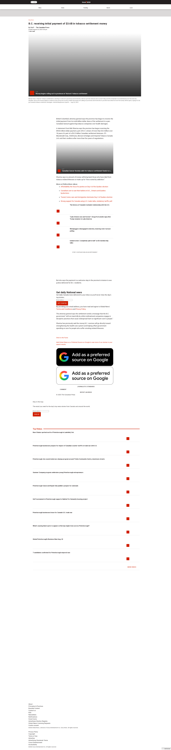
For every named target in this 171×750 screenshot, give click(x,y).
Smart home (32, 719)
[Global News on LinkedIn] (42, 702)
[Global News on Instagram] (123, 688)
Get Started (62, 303)
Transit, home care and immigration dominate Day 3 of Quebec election (86, 197)
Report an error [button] (86, 392)
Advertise (31, 738)
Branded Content (34, 708)
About (30, 704)
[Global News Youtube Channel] (96, 688)
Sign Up (36, 414)
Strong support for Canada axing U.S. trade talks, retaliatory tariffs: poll (86, 201)
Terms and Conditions (64, 309)
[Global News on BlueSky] (123, 702)
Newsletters (32, 715)
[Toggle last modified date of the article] (48, 29)
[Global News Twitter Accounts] (69, 688)
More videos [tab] (72, 184)
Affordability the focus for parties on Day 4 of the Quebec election (84, 187)
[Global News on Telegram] (96, 702)
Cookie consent (33, 725)
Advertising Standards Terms (38, 740)
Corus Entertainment (35, 742)
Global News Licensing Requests (39, 723)
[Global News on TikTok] (69, 702)
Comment (63, 389)
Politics (31, 20)
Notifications (32, 717)
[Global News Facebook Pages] (42, 688)
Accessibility (32, 744)
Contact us (32, 710)
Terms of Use (32, 736)
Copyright (31, 734)
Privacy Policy (81, 309)
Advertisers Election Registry (38, 721)
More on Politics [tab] (62, 184)
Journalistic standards (86, 386)
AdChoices (167, 748)
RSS (29, 712)
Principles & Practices (35, 706)
